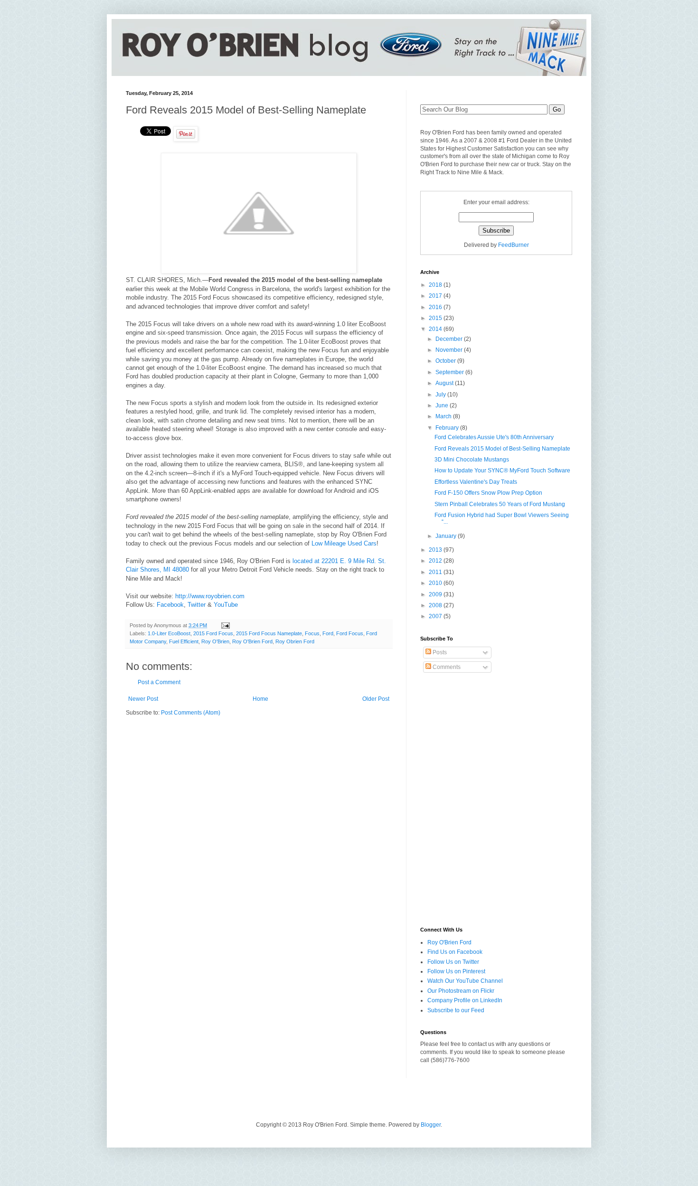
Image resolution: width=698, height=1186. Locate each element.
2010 (436, 583)
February (447, 427)
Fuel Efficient (183, 641)
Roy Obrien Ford (294, 641)
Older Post (375, 699)
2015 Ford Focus (213, 633)
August (445, 383)
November (449, 350)
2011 (436, 572)
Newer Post (143, 699)
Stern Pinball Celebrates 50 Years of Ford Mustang (499, 504)
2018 (436, 285)
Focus (312, 633)
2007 (436, 616)
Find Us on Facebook (454, 952)
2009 (436, 594)
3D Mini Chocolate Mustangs (471, 459)
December (449, 339)
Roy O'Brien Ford (252, 641)
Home (260, 699)
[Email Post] (225, 625)
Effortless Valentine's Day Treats (475, 482)
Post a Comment (159, 682)
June (442, 405)
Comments (446, 667)
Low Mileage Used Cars (344, 543)
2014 (436, 329)
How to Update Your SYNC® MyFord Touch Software (502, 470)
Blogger (431, 1124)
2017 (436, 295)
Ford (327, 633)
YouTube (226, 604)
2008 (436, 605)
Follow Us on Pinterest (456, 971)
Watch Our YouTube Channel (465, 981)
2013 (436, 549)
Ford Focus (349, 633)
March (444, 416)
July (441, 394)
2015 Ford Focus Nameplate (269, 633)
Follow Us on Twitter (453, 962)
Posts (439, 652)
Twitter (197, 604)
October (446, 361)
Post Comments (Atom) (190, 712)
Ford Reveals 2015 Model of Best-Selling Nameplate (502, 448)
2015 (436, 318)
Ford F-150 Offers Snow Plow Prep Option (488, 492)
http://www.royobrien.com (210, 596)
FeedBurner (513, 245)
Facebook (170, 604)
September (450, 372)
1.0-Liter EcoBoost (169, 633)
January (446, 536)
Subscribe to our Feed (455, 1010)
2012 (436, 560)
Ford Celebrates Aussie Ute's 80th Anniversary (494, 437)
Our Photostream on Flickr (460, 991)
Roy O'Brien (215, 641)
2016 (436, 307)
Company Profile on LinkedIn (464, 1000)
